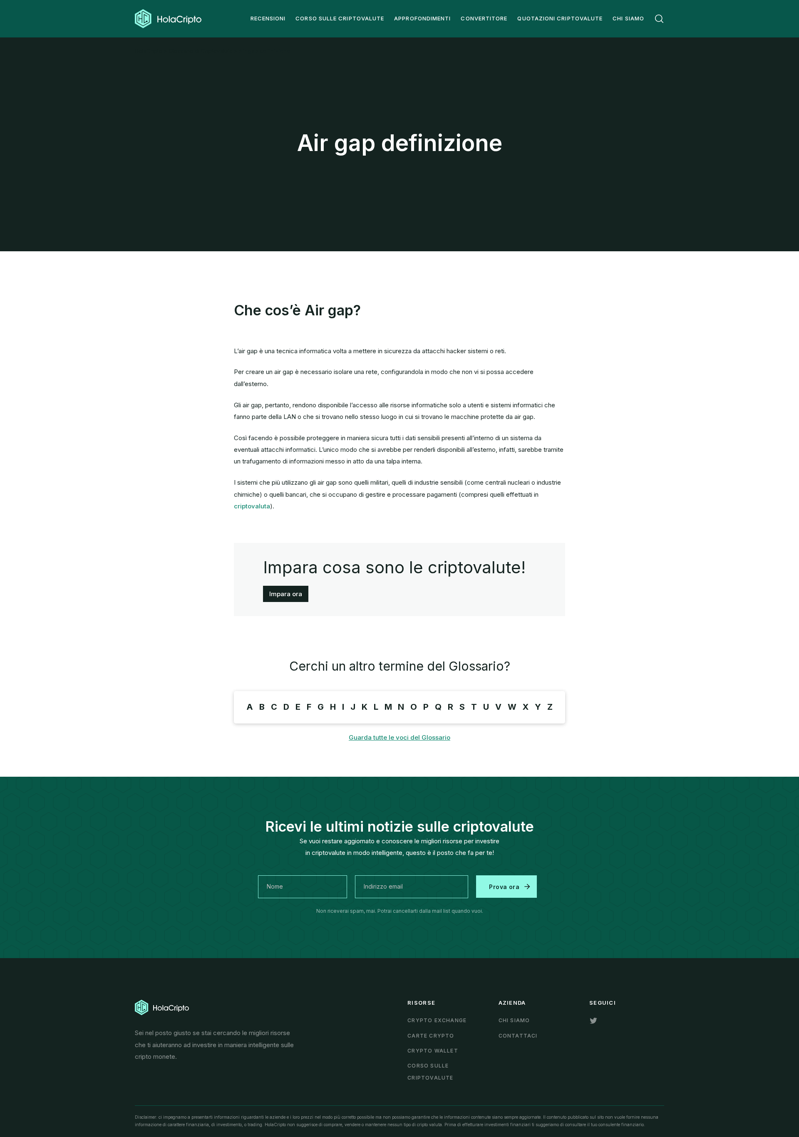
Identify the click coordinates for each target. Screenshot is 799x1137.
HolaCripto (148, 50)
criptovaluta (252, 506)
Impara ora (285, 594)
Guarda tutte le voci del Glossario (399, 737)
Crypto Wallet (432, 1051)
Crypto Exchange (436, 1020)
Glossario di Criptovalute (201, 50)
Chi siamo (514, 1020)
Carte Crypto (430, 1036)
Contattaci (518, 1036)
